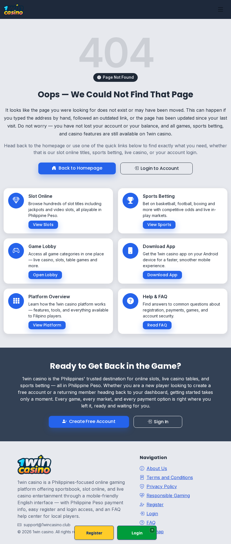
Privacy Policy (161, 486)
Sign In (161, 421)
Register (155, 504)
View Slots (43, 224)
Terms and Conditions (169, 477)
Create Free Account (92, 421)
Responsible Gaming (168, 495)
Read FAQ (157, 325)
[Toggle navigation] (221, 9)
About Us (156, 468)
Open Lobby (45, 275)
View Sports (159, 224)
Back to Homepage (80, 168)
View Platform (47, 325)
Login (152, 513)
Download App (162, 275)
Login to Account (160, 168)
